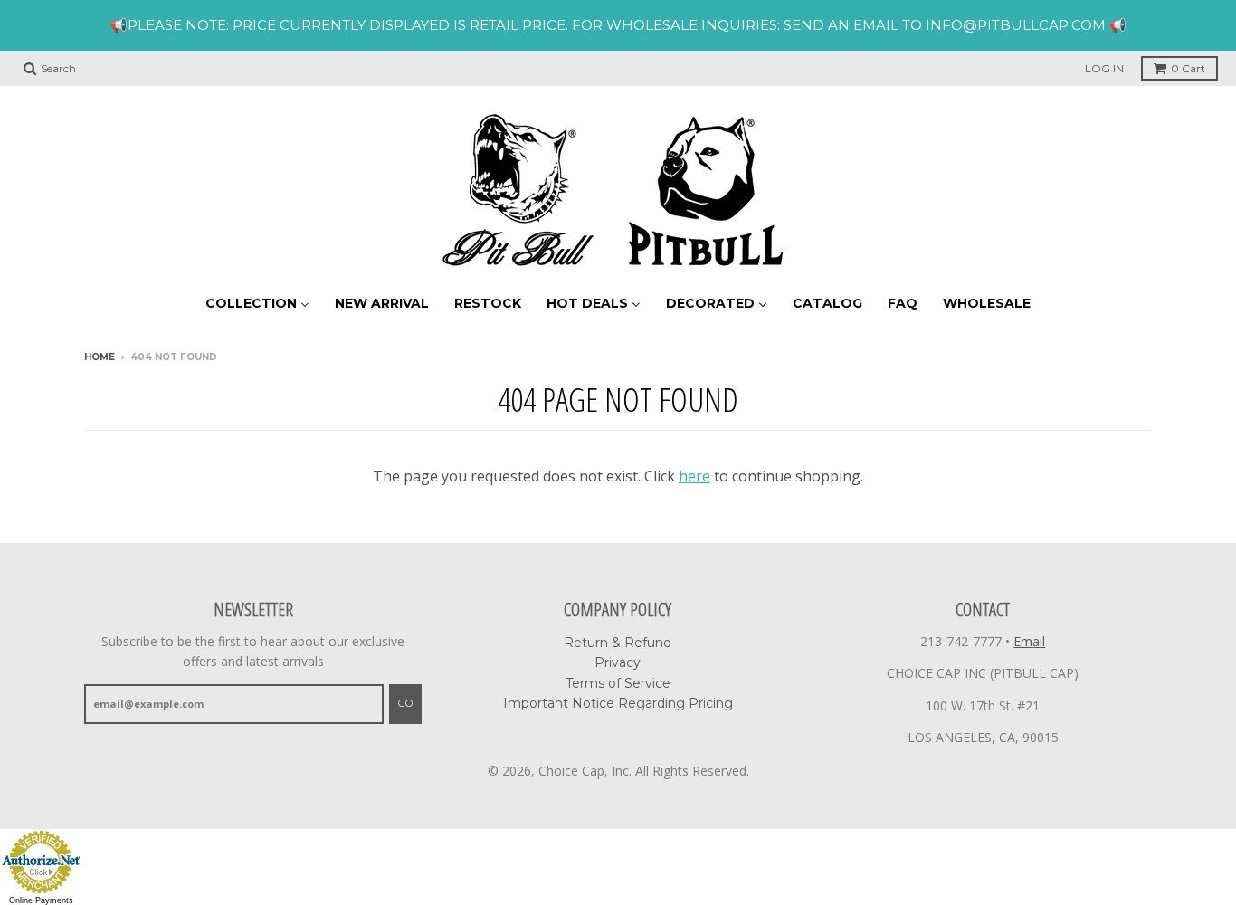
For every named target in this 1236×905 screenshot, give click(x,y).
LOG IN (1104, 68)
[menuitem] (257, 303)
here (694, 476)
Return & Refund (617, 642)
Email (1029, 641)
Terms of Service (618, 683)
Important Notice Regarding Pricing (618, 703)
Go (405, 703)
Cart (1188, 68)
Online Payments (41, 900)
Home (99, 357)
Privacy (617, 662)
